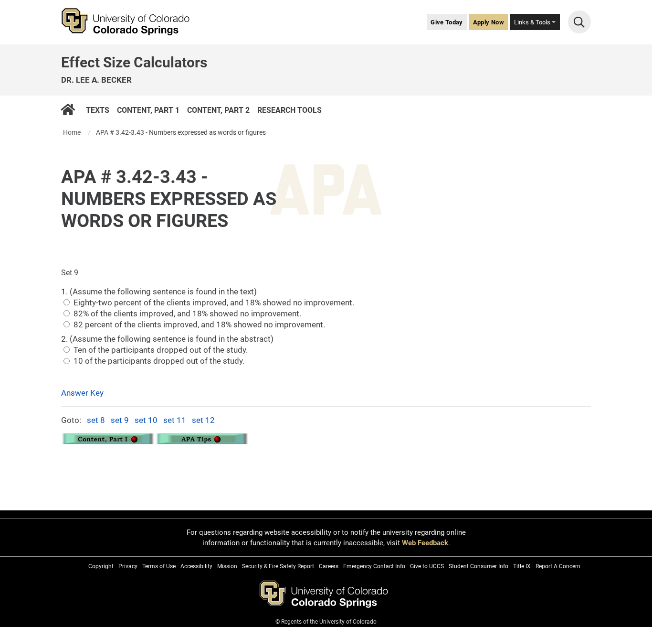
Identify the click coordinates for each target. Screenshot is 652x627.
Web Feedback (425, 543)
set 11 (174, 420)
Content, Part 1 (148, 109)
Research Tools (289, 109)
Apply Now (488, 22)
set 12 (203, 420)
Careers (328, 566)
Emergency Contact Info (374, 566)
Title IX (522, 566)
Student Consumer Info (478, 566)
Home (72, 132)
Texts (97, 109)
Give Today (447, 22)
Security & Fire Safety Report (278, 566)
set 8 (96, 420)
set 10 (146, 420)
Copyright (101, 566)
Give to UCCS (427, 566)
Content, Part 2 (218, 109)
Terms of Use (159, 566)
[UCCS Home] (132, 22)
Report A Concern (558, 566)
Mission (227, 566)
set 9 (120, 420)
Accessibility (196, 566)
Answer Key (82, 393)
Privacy (127, 566)
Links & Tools (533, 22)
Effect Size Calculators (134, 62)
